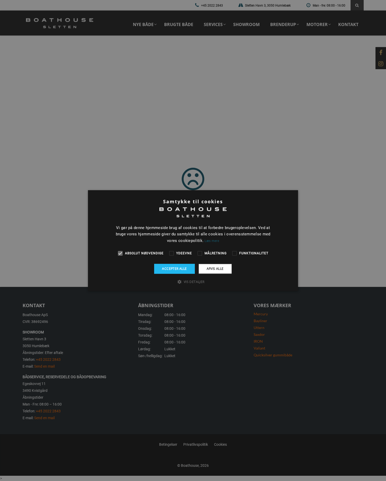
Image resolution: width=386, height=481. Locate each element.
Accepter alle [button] (174, 268)
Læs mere (212, 241)
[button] (192, 281)
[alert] (193, 240)
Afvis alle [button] (215, 268)
